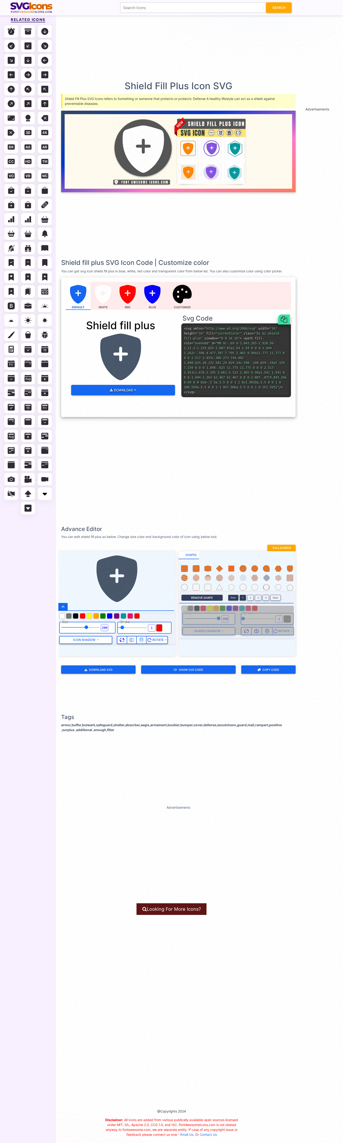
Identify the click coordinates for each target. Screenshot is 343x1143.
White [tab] (103, 307)
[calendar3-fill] (11, 465)
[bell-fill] (45, 233)
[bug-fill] (45, 335)
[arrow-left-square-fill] (11, 74)
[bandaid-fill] (45, 204)
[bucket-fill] (28, 335)
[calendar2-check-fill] (11, 407)
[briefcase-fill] (28, 306)
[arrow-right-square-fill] (45, 74)
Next (275, 597)
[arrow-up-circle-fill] (11, 89)
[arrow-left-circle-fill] (45, 60)
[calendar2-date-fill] (28, 407)
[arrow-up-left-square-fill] (45, 89)
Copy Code (270, 669)
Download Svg (100, 669)
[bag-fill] (45, 190)
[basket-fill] (45, 219)
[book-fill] (45, 248)
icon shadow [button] (84, 640)
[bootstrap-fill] (11, 306)
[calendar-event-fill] (28, 363)
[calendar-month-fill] (28, 378)
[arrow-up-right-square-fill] (28, 103)
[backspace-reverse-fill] (11, 132)
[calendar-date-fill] (45, 349)
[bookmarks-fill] (28, 291)
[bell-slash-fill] (11, 248)
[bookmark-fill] (45, 262)
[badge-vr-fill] (28, 176)
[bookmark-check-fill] (11, 262)
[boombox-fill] (45, 291)
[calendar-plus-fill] (45, 378)
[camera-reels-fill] (28, 479)
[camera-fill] (11, 479)
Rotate (158, 640)
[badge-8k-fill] (11, 147)
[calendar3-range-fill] (28, 465)
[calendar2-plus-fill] (28, 436)
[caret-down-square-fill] (28, 508)
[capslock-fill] (28, 493)
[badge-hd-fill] (28, 161)
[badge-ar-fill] (45, 147)
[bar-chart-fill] (11, 219)
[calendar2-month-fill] (11, 436)
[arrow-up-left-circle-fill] (28, 89)
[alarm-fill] (11, 31)
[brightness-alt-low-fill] (11, 320)
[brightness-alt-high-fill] (45, 306)
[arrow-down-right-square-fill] (11, 60)
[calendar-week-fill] (28, 392)
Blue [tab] (152, 307)
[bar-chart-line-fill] (28, 219)
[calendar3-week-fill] (45, 465)
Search (278, 8)
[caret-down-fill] (45, 493)
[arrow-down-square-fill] (28, 60)
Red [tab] (127, 307)
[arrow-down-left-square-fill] (28, 46)
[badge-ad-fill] (28, 147)
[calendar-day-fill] (11, 363)
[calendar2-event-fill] (11, 421)
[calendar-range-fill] (11, 392)
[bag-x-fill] (28, 204)
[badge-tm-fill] (45, 161)
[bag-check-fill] (11, 190)
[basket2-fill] (11, 233)
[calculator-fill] (11, 349)
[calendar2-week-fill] (11, 450)
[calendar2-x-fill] (28, 450)
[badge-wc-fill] (45, 176)
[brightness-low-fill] (45, 320)
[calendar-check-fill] (28, 349)
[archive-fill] (28, 31)
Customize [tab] (182, 307)
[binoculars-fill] (28, 248)
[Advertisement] (174, 48)
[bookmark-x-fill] (11, 291)
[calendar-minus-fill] (11, 378)
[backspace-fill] (45, 118)
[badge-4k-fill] (45, 132)
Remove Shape (202, 597)
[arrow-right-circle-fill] (28, 74)
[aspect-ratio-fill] (11, 118)
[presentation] (182, 296)
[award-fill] (28, 118)
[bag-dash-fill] (28, 190)
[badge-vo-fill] (11, 176)
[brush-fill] (11, 335)
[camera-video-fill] (45, 479)
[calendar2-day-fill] (45, 407)
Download (123, 390)
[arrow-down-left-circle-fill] (11, 46)
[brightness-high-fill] (28, 320)
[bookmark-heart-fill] (11, 277)
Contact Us (208, 1134)
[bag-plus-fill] (11, 204)
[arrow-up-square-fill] (45, 103)
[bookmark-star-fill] (45, 277)
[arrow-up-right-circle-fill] (11, 103)
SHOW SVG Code (191, 669)
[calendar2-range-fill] (45, 436)
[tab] (188, 555)
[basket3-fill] (28, 233)
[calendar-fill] (45, 363)
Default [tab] (78, 307)
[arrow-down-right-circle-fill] (45, 46)
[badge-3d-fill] (28, 132)
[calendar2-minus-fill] (45, 421)
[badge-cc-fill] (11, 161)
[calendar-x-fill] (45, 392)
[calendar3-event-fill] (45, 450)
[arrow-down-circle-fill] (45, 31)
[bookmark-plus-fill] (28, 277)
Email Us (186, 1134)
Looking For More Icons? (174, 909)
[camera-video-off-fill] (11, 493)
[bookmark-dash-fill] (28, 262)
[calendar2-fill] (28, 421)
